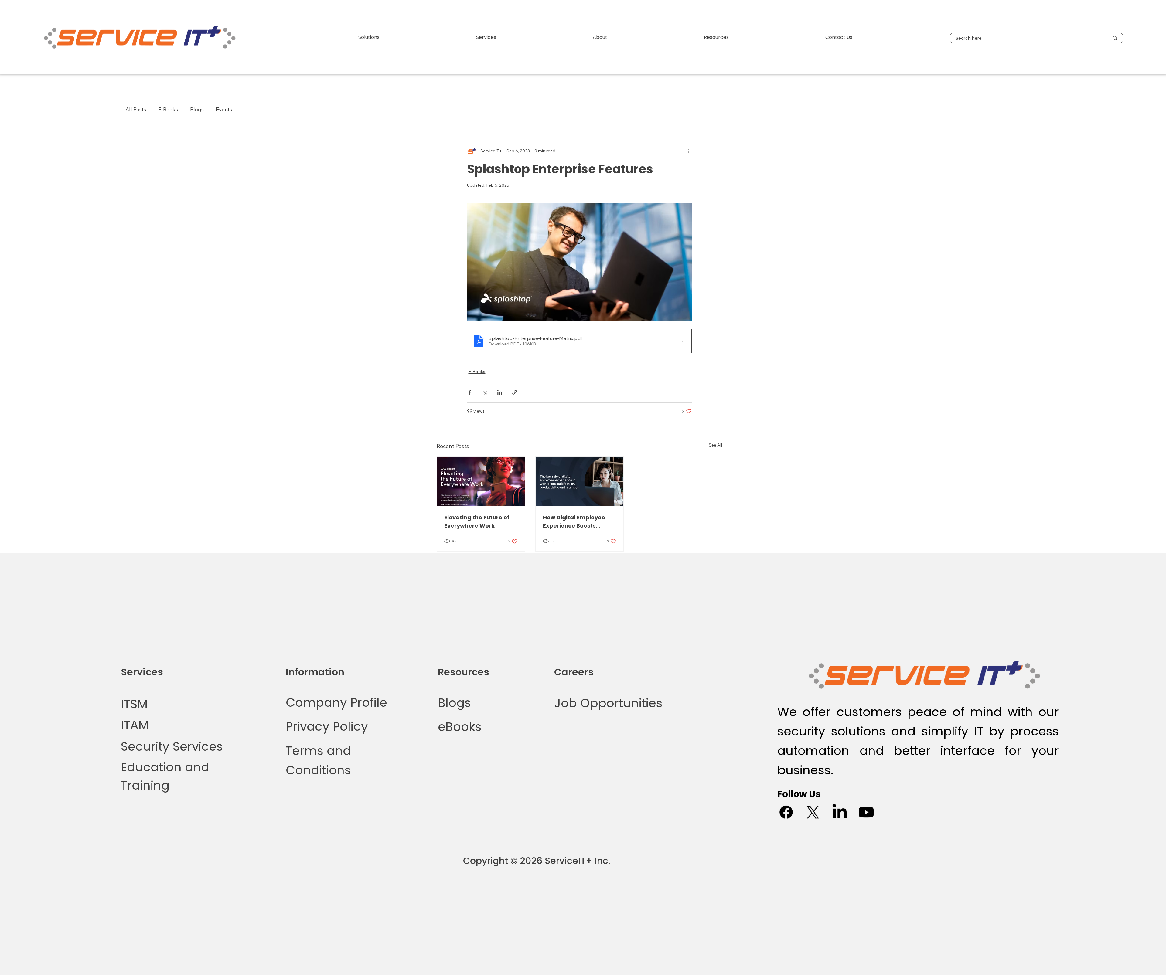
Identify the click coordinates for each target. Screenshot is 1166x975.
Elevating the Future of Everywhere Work (477, 521)
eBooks (460, 726)
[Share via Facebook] (470, 392)
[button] (369, 37)
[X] (813, 812)
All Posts (135, 109)
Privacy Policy (327, 726)
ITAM (135, 724)
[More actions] (688, 151)
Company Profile (338, 702)
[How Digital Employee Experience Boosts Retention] (579, 481)
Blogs (197, 109)
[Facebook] (786, 812)
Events (224, 109)
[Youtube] (866, 812)
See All (715, 445)
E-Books (168, 109)
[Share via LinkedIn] (500, 392)
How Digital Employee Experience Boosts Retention (574, 522)
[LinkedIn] (839, 812)
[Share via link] (514, 392)
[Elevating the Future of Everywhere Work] (481, 481)
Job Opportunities (608, 703)
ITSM (134, 703)
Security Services (172, 746)
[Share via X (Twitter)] (485, 392)
